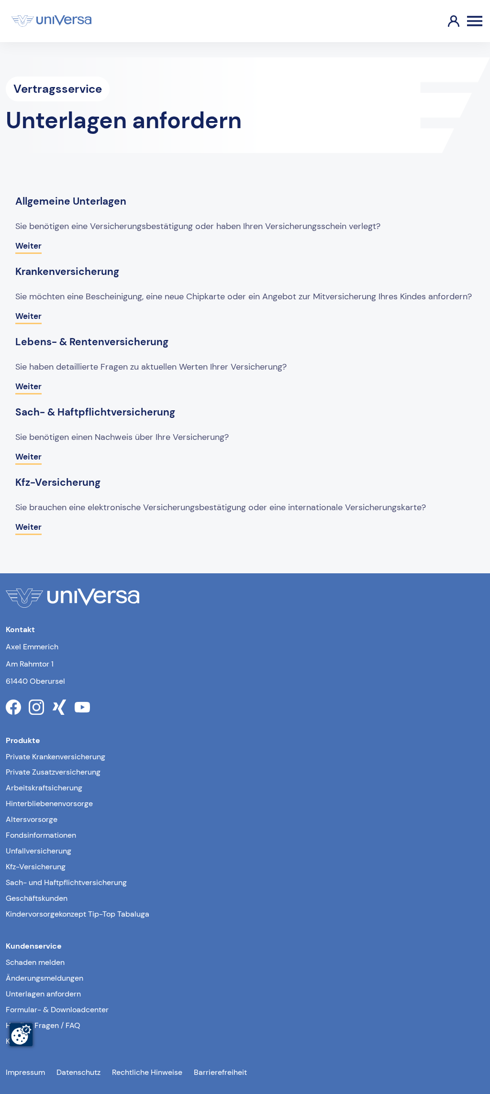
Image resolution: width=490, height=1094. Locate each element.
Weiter (28, 246)
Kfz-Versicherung (36, 867)
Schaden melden (35, 962)
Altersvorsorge (31, 819)
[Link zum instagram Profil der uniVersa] (36, 707)
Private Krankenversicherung (55, 757)
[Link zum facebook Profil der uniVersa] (13, 707)
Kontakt (19, 1041)
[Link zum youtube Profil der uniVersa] (82, 707)
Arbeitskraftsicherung (44, 788)
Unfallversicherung (38, 851)
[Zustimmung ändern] (21, 1034)
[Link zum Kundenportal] (446, 21)
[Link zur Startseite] (51, 21)
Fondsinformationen (41, 835)
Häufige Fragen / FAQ (43, 1025)
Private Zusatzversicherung (53, 772)
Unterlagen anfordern (43, 994)
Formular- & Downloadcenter (57, 1010)
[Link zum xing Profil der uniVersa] (59, 707)
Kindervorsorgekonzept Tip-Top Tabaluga (77, 914)
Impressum (25, 1072)
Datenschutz (78, 1072)
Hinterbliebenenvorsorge (49, 804)
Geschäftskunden (36, 898)
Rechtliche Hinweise (147, 1072)
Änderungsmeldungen (44, 978)
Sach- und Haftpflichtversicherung (66, 882)
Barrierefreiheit (220, 1072)
